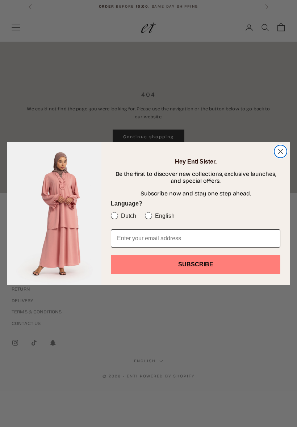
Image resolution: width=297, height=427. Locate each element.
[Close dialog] (280, 151)
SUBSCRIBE (195, 264)
